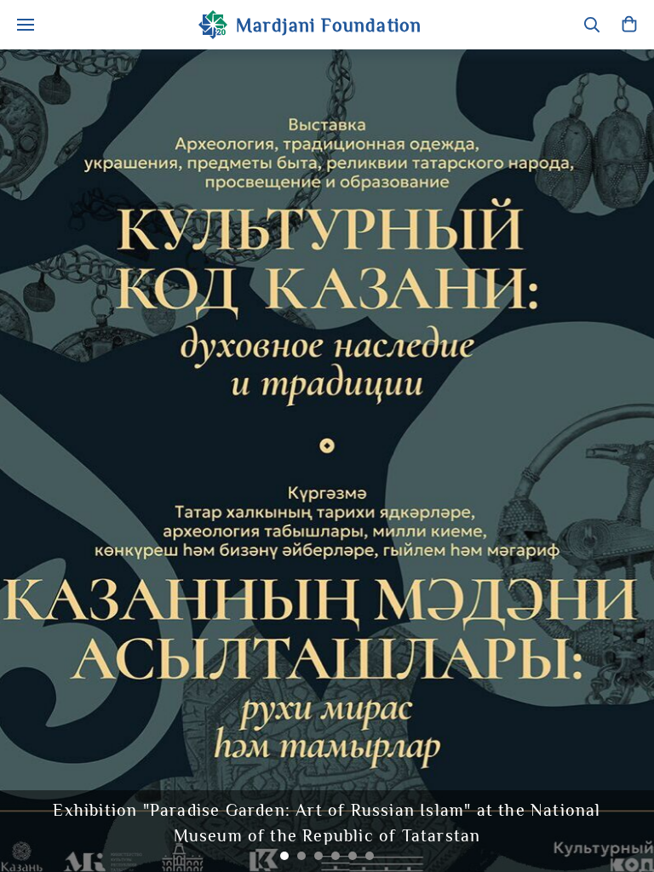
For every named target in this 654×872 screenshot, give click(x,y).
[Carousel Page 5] (352, 856)
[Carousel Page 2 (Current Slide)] (301, 856)
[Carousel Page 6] (369, 856)
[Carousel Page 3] (318, 856)
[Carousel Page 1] (284, 856)
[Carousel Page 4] (335, 856)
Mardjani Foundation (329, 25)
